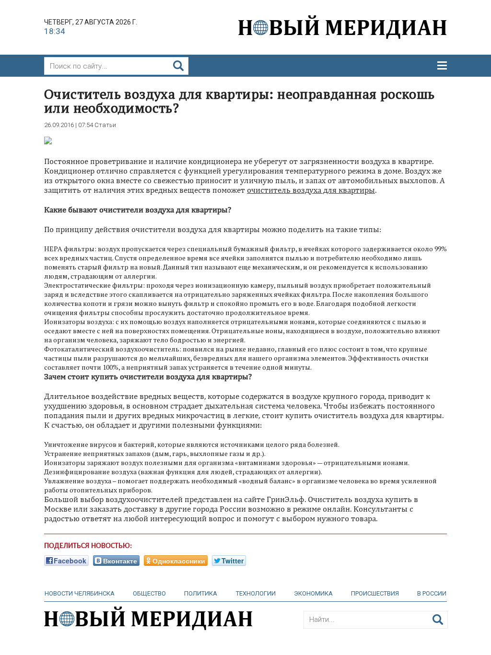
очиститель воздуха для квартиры (311, 190)
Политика (200, 593)
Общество (149, 593)
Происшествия (375, 593)
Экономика (313, 593)
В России (431, 593)
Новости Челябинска (80, 593)
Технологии (256, 593)
